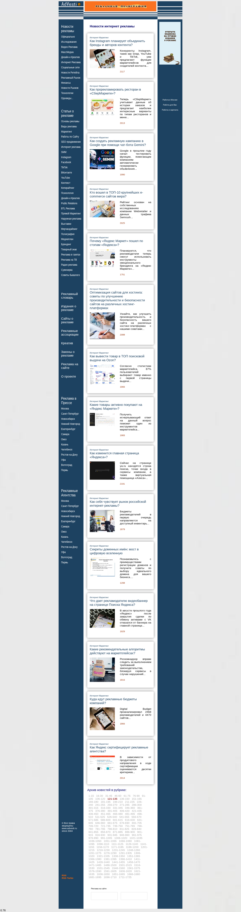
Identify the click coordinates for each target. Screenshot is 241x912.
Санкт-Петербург (70, 413)
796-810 (112, 828)
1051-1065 (110, 841)
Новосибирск (68, 418)
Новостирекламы (67, 28)
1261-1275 (94, 853)
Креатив (67, 343)
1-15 (91, 795)
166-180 (93, 801)
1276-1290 (110, 853)
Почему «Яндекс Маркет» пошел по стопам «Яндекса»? (116, 243)
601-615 (118, 819)
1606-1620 (125, 871)
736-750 (118, 825)
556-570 (136, 816)
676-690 (125, 822)
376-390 (100, 810)
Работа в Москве (170, 100)
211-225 (130, 801)
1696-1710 (110, 877)
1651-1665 (118, 874)
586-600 (106, 819)
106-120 (100, 798)
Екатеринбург (68, 429)
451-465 (106, 813)
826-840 (136, 828)
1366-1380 (94, 859)
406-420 (125, 810)
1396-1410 (125, 859)
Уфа (63, 459)
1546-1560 (118, 868)
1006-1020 (120, 838)
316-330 (106, 807)
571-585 (93, 819)
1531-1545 (103, 868)
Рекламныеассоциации (69, 332)
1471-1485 (94, 865)
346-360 (130, 807)
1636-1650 (103, 874)
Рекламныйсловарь (69, 295)
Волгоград (66, 464)
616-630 (130, 819)
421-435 (137, 810)
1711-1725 (125, 877)
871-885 (118, 831)
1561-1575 (133, 868)
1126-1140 (132, 844)
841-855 (93, 831)
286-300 (137, 804)
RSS (64, 875)
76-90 (136, 795)
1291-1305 (125, 853)
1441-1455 (118, 862)
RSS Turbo (67, 878)
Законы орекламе (68, 353)
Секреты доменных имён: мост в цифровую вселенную (114, 551)
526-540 (112, 816)
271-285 (125, 804)
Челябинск (66, 449)
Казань (64, 444)
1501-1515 (125, 865)
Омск (64, 439)
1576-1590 (94, 871)
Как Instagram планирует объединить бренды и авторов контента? (117, 43)
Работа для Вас (170, 105)
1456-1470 (133, 862)
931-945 (112, 834)
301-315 (93, 807)
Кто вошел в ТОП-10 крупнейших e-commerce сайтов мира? (116, 194)
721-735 (106, 825)
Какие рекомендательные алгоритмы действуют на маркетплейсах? (117, 651)
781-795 (100, 828)
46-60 (117, 795)
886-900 (130, 831)
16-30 (99, 795)
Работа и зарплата (170, 110)
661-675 (112, 822)
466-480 (118, 813)
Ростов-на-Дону (69, 454)
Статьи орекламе (67, 113)
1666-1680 (133, 874)
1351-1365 (133, 856)
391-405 (112, 810)
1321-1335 (103, 856)
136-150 (125, 798)
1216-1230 (103, 850)
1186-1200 (132, 847)
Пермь (64, 470)
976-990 (93, 838)
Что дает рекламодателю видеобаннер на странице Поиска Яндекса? (119, 603)
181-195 (106, 801)
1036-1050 (94, 841)
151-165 (137, 798)
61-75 (127, 795)
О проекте (68, 376)
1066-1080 (125, 841)
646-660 (100, 822)
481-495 (130, 813)
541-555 (124, 816)
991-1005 (106, 838)
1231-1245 (118, 850)
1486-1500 (110, 865)
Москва (65, 408)
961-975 (137, 834)
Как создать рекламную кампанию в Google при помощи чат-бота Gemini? (118, 143)
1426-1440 (103, 862)
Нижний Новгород (70, 423)
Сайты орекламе (67, 320)
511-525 (100, 816)
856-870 (106, 831)
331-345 (118, 807)
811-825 (124, 828)
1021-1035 (136, 838)
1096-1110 (103, 844)
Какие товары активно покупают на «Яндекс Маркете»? (116, 406)
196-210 (118, 801)
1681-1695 (94, 877)
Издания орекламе (68, 308)
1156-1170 (103, 847)
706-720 (93, 825)
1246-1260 (133, 850)
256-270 (112, 804)
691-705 (137, 822)
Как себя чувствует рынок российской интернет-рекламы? (118, 503)
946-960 (125, 834)
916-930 (100, 834)
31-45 (108, 795)
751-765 (130, 825)
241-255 (100, 804)
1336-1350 (118, 856)
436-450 (93, 813)
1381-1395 (110, 859)
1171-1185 (117, 847)
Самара (65, 434)
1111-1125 (117, 844)
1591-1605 (110, 871)
